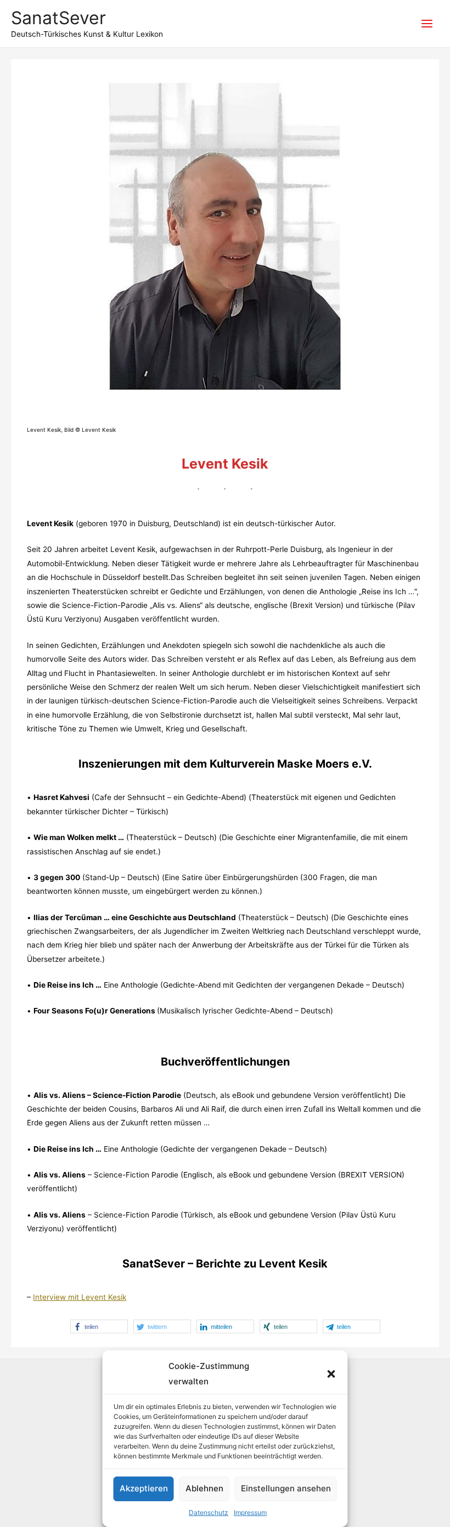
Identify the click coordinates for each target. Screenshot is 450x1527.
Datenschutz (208, 1512)
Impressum (250, 1512)
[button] (331, 1373)
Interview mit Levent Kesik (79, 1297)
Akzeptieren (144, 1488)
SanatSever (58, 18)
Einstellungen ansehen (286, 1488)
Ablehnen (204, 1488)
